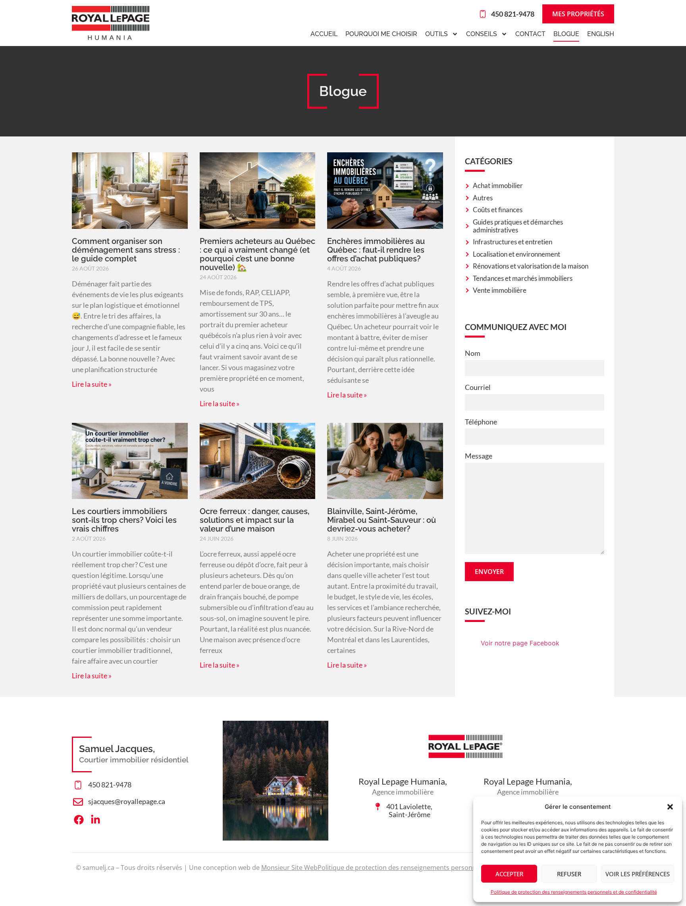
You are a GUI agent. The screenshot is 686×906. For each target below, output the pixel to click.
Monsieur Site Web (289, 867)
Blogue (566, 34)
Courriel (478, 387)
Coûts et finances (497, 210)
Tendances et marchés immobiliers (522, 278)
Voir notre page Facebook (520, 643)
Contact (530, 34)
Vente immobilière (499, 290)
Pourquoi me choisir (381, 34)
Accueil (323, 34)
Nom (472, 353)
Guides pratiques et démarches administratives (518, 226)
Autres (483, 198)
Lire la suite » (92, 384)
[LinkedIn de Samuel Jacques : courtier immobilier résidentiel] (98, 820)
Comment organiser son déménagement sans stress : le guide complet (126, 249)
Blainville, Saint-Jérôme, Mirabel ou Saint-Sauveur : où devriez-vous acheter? (381, 520)
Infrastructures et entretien (512, 242)
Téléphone (481, 421)
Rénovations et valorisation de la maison (530, 266)
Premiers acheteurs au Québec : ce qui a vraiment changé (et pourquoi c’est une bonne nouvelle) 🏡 (257, 254)
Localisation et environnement (516, 254)
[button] (670, 807)
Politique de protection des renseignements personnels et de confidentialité (574, 892)
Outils (436, 34)
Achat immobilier (498, 186)
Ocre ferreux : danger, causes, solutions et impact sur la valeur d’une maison (254, 520)
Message (478, 455)
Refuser (569, 874)
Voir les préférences (637, 874)
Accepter (509, 874)
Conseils (481, 34)
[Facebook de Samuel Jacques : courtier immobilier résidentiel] (81, 820)
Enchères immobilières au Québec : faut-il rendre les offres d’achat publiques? (376, 249)
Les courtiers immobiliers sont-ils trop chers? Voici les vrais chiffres (124, 520)
